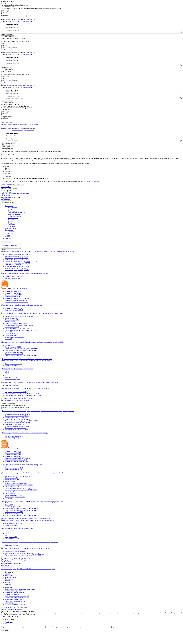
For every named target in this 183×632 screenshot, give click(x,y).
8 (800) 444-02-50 (6, 185)
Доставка (11, 231)
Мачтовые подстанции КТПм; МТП (16, 258)
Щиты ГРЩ (8, 339)
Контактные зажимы (11, 385)
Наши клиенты (13, 218)
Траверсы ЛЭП (28, 398)
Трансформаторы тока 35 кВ (14, 310)
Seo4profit (16, 616)
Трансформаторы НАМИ (13, 293)
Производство (13, 211)
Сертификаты (12, 207)
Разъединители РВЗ (11, 377)
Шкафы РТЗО (9, 332)
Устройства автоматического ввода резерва (19, 325)
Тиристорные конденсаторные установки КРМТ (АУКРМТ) (24, 395)
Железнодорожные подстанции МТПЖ (17, 263)
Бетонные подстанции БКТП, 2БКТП (17, 270)
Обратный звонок (6, 242)
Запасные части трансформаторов (47, 382)
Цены (10, 223)
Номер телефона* (6, 49)
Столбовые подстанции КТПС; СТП (16, 256)
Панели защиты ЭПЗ (11, 318)
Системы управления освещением (16, 323)
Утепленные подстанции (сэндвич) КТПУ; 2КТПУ (21, 261)
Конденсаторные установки (41, 388)
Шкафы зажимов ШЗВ (12, 327)
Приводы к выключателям (13, 364)
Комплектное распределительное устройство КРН (21, 355)
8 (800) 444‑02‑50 (94, 181)
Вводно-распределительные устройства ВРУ (19, 316)
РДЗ (6, 375)
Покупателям (9, 230)
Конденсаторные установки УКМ (15, 392)
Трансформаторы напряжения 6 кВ (16, 300)
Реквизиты (11, 225)
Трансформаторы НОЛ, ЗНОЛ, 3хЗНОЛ (17, 298)
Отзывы (11, 219)
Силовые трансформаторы (39, 273)
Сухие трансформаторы (12, 278)
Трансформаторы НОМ (12, 296)
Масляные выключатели (12, 365)
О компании (9, 206)
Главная (7, 574)
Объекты (7, 235)
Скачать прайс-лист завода (9, 246)
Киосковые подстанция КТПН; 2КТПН (17, 254)
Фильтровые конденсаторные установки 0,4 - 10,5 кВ (22, 393)
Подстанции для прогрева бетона (15, 268)
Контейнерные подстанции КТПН (16, 264)
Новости (7, 237)
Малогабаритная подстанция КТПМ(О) (17, 259)
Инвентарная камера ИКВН (14, 354)
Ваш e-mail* (4, 16)
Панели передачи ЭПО (12, 320)
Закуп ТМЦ (12, 209)
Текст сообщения (6, 123)
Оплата (10, 233)
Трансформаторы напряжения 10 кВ (16, 302)
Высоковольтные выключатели (44, 360)
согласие (8, 19)
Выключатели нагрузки (12, 379)
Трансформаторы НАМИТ (13, 295)
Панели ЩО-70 (10, 321)
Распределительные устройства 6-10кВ (52, 342)
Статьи (10, 221)
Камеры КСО (9, 345)
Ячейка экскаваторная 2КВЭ (14, 352)
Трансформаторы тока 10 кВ (14, 308)
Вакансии (11, 226)
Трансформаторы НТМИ (13, 291)
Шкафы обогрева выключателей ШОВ (17, 328)
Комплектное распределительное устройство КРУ (21, 350)
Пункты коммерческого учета (42, 359)
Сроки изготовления (15, 216)
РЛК (6, 374)
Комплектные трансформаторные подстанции (59, 251)
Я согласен (5, 630)
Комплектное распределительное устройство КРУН (21, 349)
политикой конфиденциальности (23, 21)
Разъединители (28, 369)
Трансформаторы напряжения (17, 288)
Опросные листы (10, 228)
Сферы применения (14, 214)
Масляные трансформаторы (14, 276)
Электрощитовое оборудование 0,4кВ (50, 313)
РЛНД (7, 372)
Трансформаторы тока (35, 305)
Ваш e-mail (4, 119)
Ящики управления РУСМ (13, 335)
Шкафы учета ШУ (10, 333)
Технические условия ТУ (16, 212)
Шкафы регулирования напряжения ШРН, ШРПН (21, 330)
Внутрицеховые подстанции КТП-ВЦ (17, 266)
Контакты (8, 238)
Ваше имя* (4, 12)
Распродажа (25, 400)
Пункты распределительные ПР (15, 337)
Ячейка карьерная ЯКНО (13, 347)
